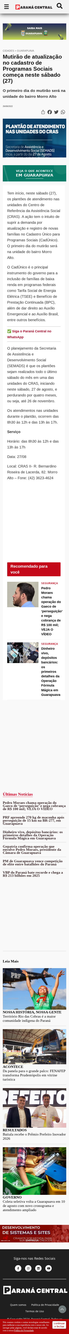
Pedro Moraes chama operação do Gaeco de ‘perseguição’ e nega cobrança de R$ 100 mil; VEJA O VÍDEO (34, 806)
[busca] (59, 7)
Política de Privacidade (45, 1305)
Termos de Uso (34, 1311)
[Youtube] (48, 1268)
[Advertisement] (34, 524)
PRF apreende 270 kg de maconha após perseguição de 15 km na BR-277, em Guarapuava (33, 820)
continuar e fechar (59, 1325)
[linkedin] (38, 1268)
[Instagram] (28, 1268)
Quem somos (18, 1305)
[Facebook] (18, 1268)
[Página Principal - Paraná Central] (35, 1300)
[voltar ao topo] (62, 1309)
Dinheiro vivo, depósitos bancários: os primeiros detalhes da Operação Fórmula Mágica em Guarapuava (33, 835)
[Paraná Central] (33, 7)
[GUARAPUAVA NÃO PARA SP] (34, 38)
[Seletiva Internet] (34, 1242)
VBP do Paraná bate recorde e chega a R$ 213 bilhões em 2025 (33, 873)
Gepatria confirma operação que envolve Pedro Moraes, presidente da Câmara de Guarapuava (32, 849)
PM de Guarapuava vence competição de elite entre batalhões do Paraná (33, 862)
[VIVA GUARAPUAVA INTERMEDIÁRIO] (34, 180)
